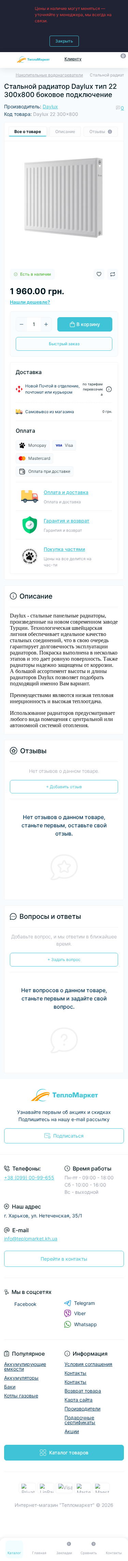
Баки (9, 1387)
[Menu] (7, 59)
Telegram (84, 1303)
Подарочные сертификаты (80, 1420)
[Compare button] (112, 274)
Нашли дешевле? (30, 302)
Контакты (75, 1373)
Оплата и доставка (66, 492)
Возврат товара (83, 1391)
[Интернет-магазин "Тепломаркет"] (64, 1095)
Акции (72, 1431)
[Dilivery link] (108, 389)
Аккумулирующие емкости (25, 1366)
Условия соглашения (88, 1364)
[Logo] (33, 59)
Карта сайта (79, 1400)
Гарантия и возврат (66, 521)
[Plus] (46, 324)
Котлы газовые (21, 1395)
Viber (80, 1313)
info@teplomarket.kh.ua (30, 1238)
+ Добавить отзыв (64, 786)
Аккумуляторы (21, 1378)
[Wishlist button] (99, 274)
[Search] (108, 59)
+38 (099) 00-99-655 (29, 1177)
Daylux (50, 106)
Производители (82, 1409)
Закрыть (64, 41)
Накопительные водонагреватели (49, 74)
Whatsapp (85, 1324)
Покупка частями (64, 549)
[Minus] (21, 324)
